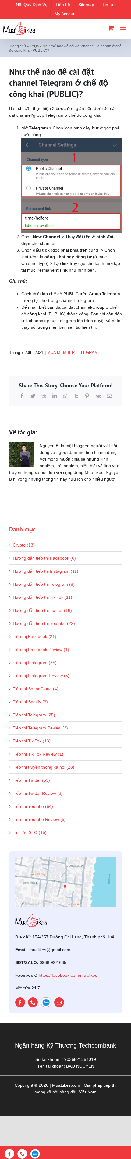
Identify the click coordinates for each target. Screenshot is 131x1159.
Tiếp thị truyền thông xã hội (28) (43, 767)
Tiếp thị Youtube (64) (33, 806)
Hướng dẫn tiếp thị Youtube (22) (44, 623)
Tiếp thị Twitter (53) (31, 780)
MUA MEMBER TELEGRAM (72, 352)
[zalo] (46, 1002)
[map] (65, 859)
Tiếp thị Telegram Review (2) (40, 727)
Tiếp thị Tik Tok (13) (32, 741)
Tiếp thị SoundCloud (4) (35, 688)
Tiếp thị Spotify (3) (30, 701)
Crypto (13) (24, 545)
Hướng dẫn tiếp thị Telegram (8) (44, 584)
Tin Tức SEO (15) (30, 832)
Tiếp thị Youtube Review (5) (39, 819)
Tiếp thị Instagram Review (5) (41, 675)
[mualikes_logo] (31, 915)
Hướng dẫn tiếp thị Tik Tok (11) (42, 597)
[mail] (59, 1002)
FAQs (34, 46)
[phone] (33, 1002)
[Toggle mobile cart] (111, 28)
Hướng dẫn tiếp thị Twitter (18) (42, 610)
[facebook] (20, 1002)
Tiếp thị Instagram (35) (35, 662)
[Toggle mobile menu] (123, 28)
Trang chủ (17, 46)
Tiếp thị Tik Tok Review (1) (38, 754)
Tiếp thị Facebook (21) (34, 636)
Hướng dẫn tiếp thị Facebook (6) (44, 558)
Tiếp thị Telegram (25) (34, 714)
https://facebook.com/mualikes (68, 975)
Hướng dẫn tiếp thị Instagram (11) (45, 571)
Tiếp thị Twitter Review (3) (38, 793)
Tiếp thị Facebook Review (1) (41, 649)
